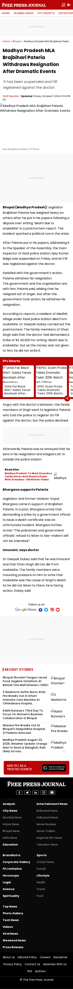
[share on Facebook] (19, 792)
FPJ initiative (12, 869)
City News (10, 811)
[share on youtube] (52, 792)
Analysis (9, 804)
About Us (9, 957)
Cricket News (45, 862)
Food (40, 896)
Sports (42, 855)
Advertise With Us (55, 964)
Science (9, 889)
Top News (10, 906)
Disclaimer (60, 957)
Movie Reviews (46, 824)
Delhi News (10, 838)
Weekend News (14, 940)
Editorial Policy (27, 957)
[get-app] (69, 5)
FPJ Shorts (46, 13)
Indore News (11, 824)
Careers (45, 957)
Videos (8, 927)
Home (6, 13)
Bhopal (17, 41)
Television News (47, 844)
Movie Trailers (46, 831)
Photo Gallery (13, 913)
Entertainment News (52, 804)
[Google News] (25, 610)
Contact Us (32, 964)
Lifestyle (43, 875)
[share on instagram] (44, 792)
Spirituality (11, 896)
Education (10, 844)
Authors (40, 971)
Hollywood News (47, 817)
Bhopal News (11, 831)
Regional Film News (49, 838)
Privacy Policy (13, 964)
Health (41, 882)
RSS (29, 971)
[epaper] (63, 5)
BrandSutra (11, 855)
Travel (41, 889)
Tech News (11, 920)
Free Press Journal (24, 5)
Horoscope (11, 875)
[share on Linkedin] (36, 792)
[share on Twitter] (27, 792)
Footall (41, 869)
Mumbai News (23, 13)
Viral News (10, 934)
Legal (7, 882)
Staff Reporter (11, 96)
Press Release (13, 947)
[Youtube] (58, 610)
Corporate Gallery (16, 862)
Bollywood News (47, 811)
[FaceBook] (40, 610)
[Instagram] (52, 610)
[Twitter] (46, 610)
